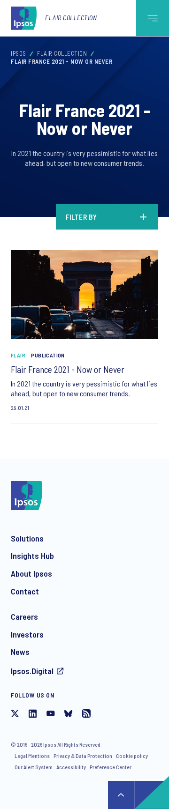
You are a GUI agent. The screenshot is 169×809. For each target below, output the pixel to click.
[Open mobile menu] (152, 18)
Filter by (81, 217)
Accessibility (71, 767)
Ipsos (18, 53)
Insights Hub (32, 555)
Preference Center (110, 767)
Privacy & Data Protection (83, 755)
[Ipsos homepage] (26, 18)
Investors (27, 634)
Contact (25, 591)
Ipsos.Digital (32, 671)
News (20, 651)
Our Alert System (34, 767)
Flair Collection (71, 18)
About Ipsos (31, 573)
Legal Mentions (32, 755)
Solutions (27, 538)
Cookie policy (132, 755)
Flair (18, 355)
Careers (24, 616)
